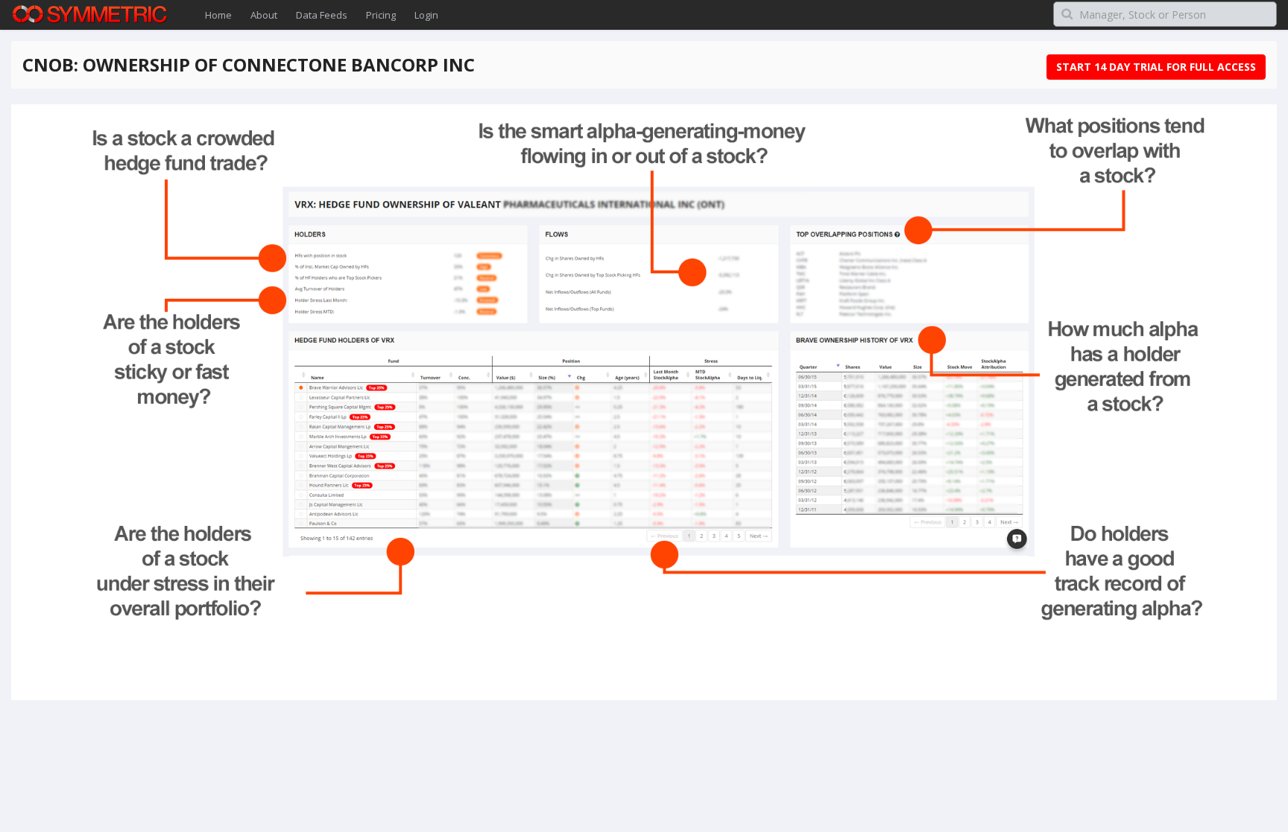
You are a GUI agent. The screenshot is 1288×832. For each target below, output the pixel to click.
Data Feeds (321, 15)
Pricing (381, 15)
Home (218, 15)
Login (426, 15)
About (263, 15)
